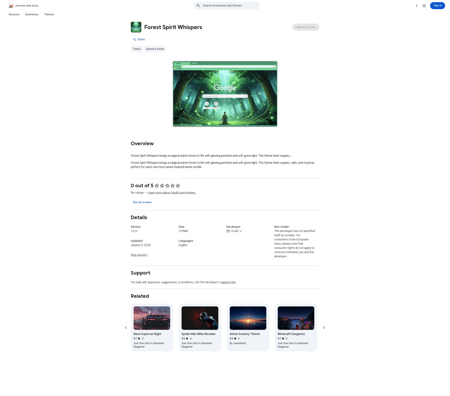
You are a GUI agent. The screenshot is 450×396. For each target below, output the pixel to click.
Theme (136, 49)
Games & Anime (155, 49)
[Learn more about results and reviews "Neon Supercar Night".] (142, 338)
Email (234, 231)
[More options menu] (416, 5)
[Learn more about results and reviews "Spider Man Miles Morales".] (190, 338)
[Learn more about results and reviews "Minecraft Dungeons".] (286, 338)
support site (228, 282)
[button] (424, 5)
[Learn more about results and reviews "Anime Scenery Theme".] (238, 338)
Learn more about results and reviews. (172, 192)
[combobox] (231, 6)
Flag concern (139, 255)
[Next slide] (324, 327)
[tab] (14, 14)
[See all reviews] (142, 202)
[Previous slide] (125, 327)
